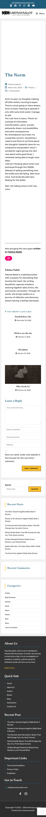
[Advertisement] (23, 48)
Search (8, 485)
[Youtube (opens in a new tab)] (33, 5)
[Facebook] (20, 794)
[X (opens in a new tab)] (11, 5)
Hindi (7, 606)
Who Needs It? (23, 387)
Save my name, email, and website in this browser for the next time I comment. (22, 457)
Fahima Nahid (14, 84)
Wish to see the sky (23, 333)
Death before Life (23, 317)
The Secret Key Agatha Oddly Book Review (21, 553)
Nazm (7, 610)
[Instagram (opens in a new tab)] (24, 5)
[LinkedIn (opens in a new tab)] (28, 5)
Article (7, 593)
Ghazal (7, 602)
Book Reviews (10, 597)
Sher (7, 619)
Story (7, 623)
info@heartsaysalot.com (24, 3)
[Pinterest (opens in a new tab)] (20, 5)
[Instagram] (8, 258)
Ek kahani (23, 350)
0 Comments (14, 91)
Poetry (32, 88)
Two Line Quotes (11, 627)
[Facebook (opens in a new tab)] (15, 5)
